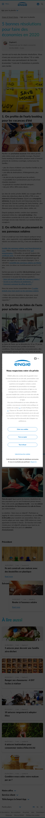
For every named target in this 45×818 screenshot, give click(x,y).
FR (35, 358)
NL (38, 358)
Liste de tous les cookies (22, 454)
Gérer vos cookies (22, 429)
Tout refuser (22, 444)
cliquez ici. (33, 462)
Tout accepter (22, 437)
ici (19, 408)
